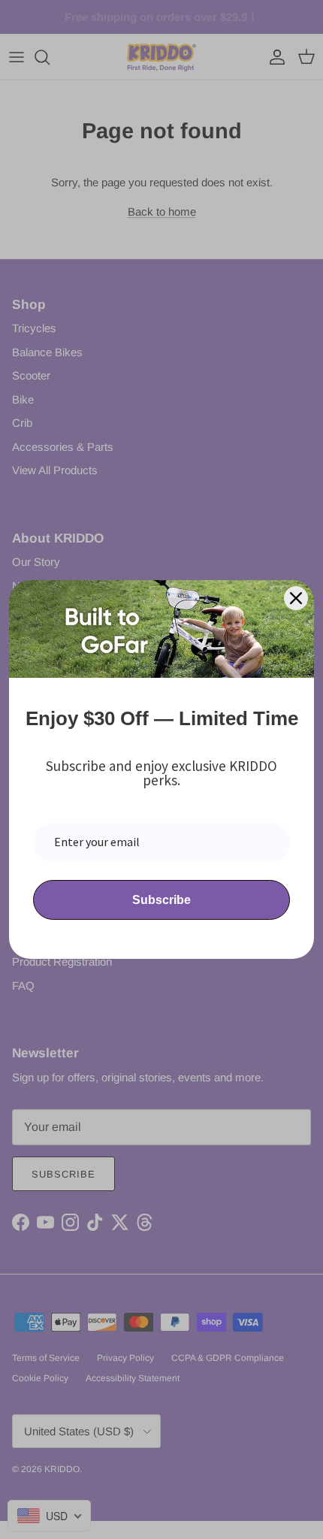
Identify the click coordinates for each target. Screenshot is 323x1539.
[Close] (296, 598)
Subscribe (161, 899)
